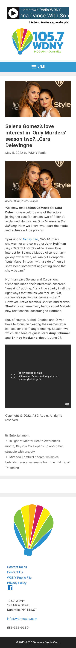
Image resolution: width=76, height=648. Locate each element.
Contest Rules (17, 567)
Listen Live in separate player (51, 22)
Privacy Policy (17, 583)
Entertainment (19, 435)
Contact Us (15, 572)
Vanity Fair (30, 239)
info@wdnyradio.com (22, 618)
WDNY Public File (19, 577)
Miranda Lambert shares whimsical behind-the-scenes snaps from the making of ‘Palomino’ (37, 462)
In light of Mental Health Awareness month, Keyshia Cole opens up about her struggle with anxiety (34, 446)
